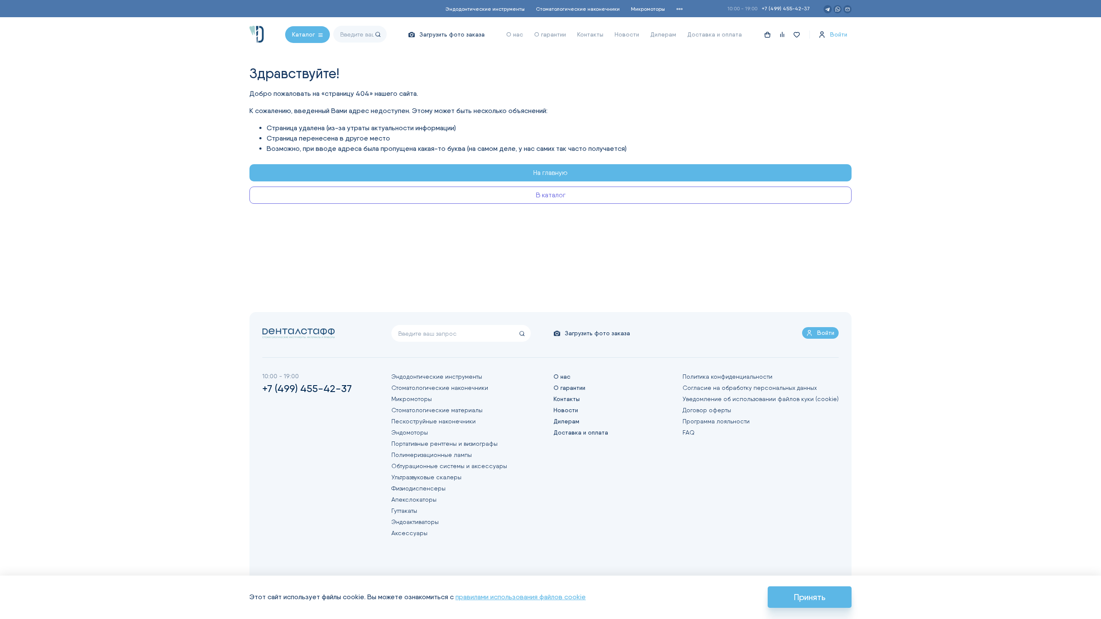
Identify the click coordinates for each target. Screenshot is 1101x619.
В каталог (551, 195)
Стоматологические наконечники (578, 9)
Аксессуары (409, 533)
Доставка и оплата (714, 34)
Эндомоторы (409, 432)
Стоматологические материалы (437, 410)
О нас (514, 34)
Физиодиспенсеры (418, 488)
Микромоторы (648, 9)
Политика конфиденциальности (727, 376)
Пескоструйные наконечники (433, 421)
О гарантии (550, 34)
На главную (550, 173)
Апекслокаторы (414, 499)
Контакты (590, 34)
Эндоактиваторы (415, 521)
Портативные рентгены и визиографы (444, 443)
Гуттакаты (404, 510)
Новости (627, 34)
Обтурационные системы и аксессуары (449, 466)
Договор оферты (707, 410)
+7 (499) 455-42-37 (786, 8)
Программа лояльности (716, 421)
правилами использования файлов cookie (520, 597)
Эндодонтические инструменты (485, 9)
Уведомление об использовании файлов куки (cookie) (761, 398)
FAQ (689, 432)
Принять (809, 597)
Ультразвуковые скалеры (426, 477)
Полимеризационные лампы (431, 454)
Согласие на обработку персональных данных (750, 387)
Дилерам (663, 34)
